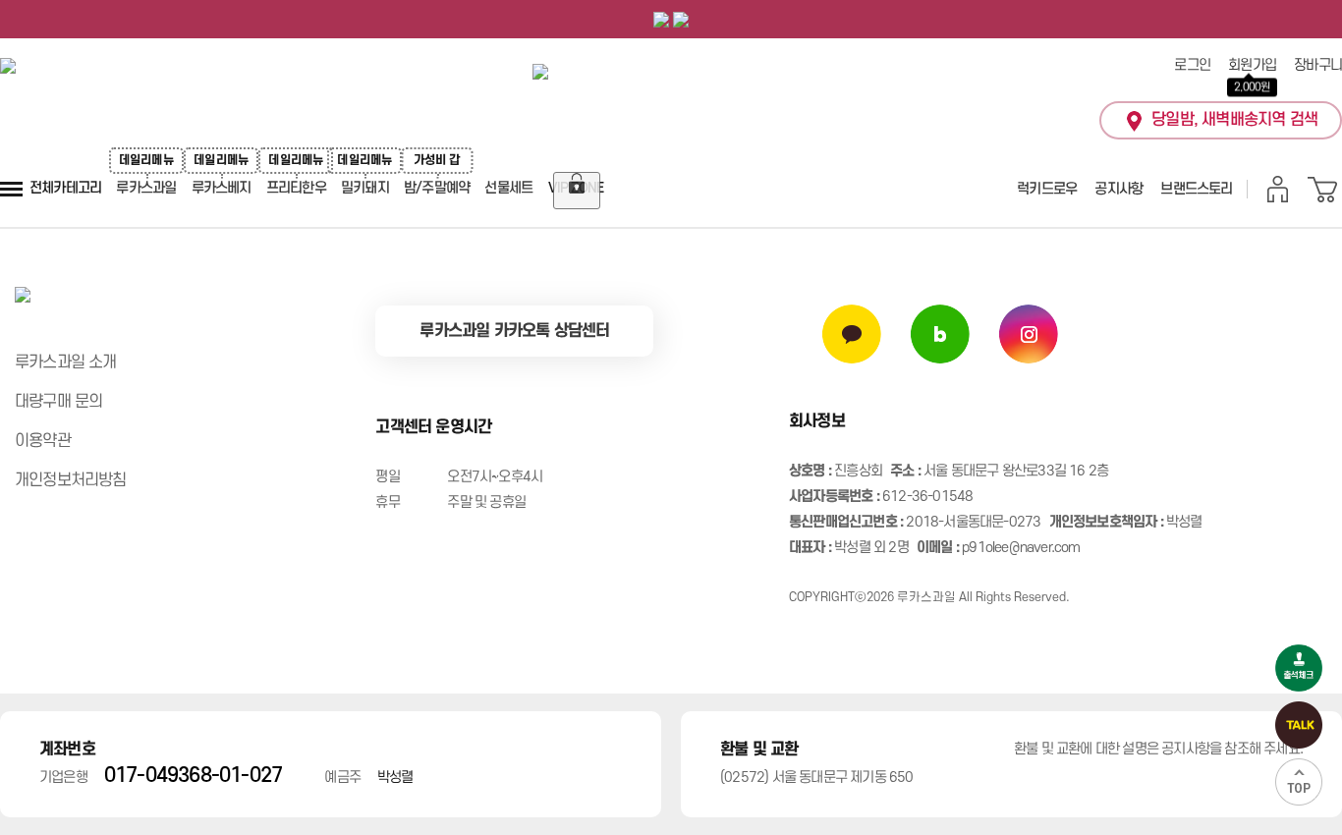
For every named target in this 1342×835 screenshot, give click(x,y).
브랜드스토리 (1196, 189)
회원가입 (1252, 65)
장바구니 (1318, 65)
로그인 (1192, 65)
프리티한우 (296, 188)
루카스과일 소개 (66, 362)
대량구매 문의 (58, 402)
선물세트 (508, 188)
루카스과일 (146, 188)
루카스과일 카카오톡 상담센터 (514, 331)
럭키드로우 (1047, 189)
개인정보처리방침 (71, 480)
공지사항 (1118, 189)
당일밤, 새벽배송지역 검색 (1234, 120)
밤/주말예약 (437, 188)
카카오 (1298, 725)
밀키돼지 (365, 188)
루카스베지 (222, 188)
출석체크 (1298, 668)
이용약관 (43, 441)
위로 (1298, 782)
